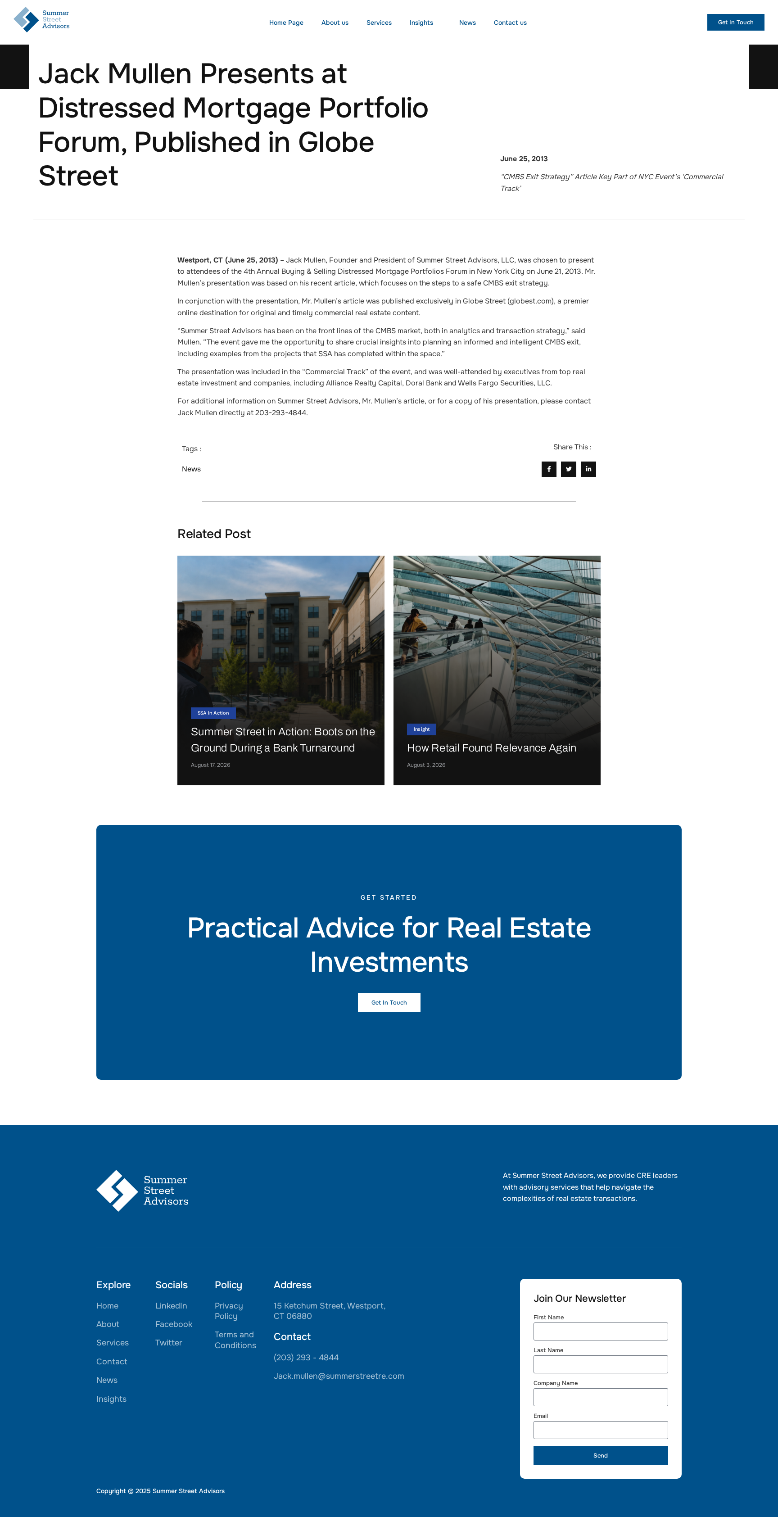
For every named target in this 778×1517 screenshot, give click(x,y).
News (467, 22)
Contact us (510, 22)
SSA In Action (213, 713)
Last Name (548, 1350)
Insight (422, 729)
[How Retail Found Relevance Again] (497, 670)
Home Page (286, 22)
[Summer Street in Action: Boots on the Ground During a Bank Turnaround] (280, 670)
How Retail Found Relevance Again (492, 748)
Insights (421, 22)
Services (379, 22)
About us (334, 22)
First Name (549, 1317)
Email (541, 1416)
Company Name (556, 1383)
